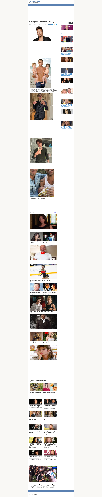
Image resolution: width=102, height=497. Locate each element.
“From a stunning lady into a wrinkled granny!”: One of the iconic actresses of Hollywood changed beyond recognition (66, 127)
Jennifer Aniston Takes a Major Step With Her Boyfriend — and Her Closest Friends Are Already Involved (50, 431)
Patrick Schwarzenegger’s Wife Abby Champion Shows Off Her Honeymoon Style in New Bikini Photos (35, 419)
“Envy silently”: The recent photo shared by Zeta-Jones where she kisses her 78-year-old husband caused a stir (66, 84)
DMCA (31, 490)
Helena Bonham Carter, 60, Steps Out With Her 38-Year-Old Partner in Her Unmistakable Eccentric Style (35, 457)
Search (62, 21)
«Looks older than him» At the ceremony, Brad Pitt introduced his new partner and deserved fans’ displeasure (66, 105)
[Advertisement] (51, 12)
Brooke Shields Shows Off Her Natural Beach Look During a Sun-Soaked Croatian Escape (50, 457)
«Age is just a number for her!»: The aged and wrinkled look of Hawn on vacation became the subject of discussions (67, 95)
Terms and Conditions (36, 490)
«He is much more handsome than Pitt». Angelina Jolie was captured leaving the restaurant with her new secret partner (66, 64)
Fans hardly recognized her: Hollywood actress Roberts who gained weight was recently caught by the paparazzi (66, 74)
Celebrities (40, 24)
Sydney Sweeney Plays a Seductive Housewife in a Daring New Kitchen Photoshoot (35, 431)
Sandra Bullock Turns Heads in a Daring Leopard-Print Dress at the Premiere (35, 444)
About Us (53, 490)
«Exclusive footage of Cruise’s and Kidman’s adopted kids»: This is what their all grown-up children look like (66, 53)
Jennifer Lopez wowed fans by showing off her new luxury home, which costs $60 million (67, 43)
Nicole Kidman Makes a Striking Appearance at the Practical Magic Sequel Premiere (50, 444)
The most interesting (34, 1)
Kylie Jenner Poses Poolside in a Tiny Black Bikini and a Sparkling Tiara (35, 406)
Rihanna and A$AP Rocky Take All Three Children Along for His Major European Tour (50, 406)
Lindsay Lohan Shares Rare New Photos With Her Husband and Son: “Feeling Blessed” (50, 419)
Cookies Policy (43, 490)
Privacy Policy (49, 490)
